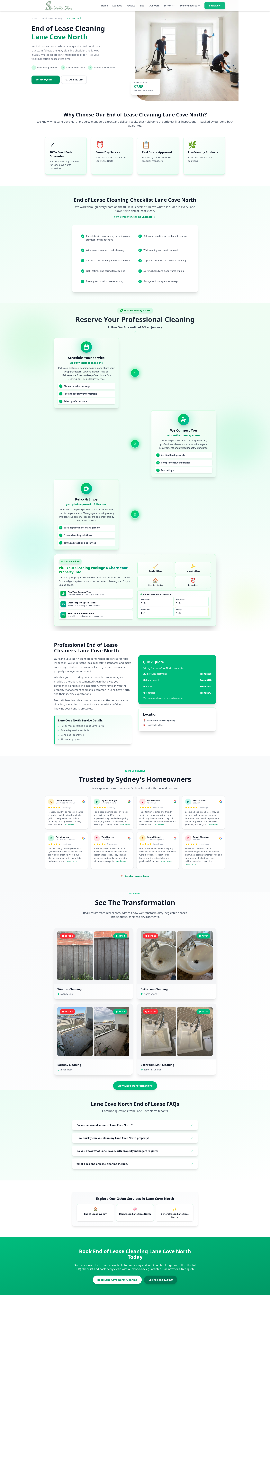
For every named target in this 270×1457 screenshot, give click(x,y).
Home (104, 5)
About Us (117, 5)
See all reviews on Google (137, 876)
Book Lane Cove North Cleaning (117, 1279)
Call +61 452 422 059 (160, 1279)
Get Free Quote (43, 79)
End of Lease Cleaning (51, 18)
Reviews (131, 5)
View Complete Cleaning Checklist (133, 216)
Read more (69, 824)
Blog (142, 5)
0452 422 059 (76, 79)
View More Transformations (135, 1085)
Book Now (214, 5)
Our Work (154, 5)
